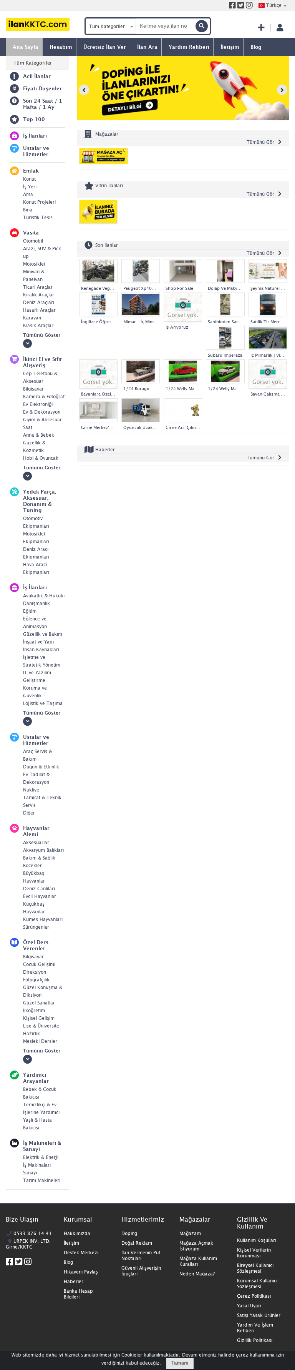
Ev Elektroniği (38, 404)
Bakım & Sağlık (39, 858)
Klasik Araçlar (38, 325)
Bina (27, 210)
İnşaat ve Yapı (38, 642)
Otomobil (33, 241)
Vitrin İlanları (108, 185)
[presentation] (84, 90)
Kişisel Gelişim (39, 1018)
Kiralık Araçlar (38, 295)
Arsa (28, 194)
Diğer (29, 813)
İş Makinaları (37, 1165)
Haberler (104, 449)
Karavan (32, 318)
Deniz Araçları (38, 302)
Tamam (180, 1363)
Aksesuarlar (36, 842)
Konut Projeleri (39, 202)
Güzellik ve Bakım (42, 634)
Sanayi (30, 1172)
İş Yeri (29, 187)
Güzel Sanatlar (39, 1003)
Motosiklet (34, 264)
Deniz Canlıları (39, 888)
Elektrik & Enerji (40, 1157)
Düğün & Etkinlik (41, 767)
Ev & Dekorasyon (41, 412)
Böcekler (32, 865)
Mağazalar (106, 134)
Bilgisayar (33, 389)
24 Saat (43, 101)
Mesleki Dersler (40, 1041)
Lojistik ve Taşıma (43, 703)
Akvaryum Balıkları (43, 850)
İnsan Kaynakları (41, 649)
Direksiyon (34, 972)
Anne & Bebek (38, 435)
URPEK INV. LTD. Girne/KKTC (28, 1244)
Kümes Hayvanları (43, 919)
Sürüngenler (36, 927)
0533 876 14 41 (32, 1233)
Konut (29, 179)
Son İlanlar (106, 245)
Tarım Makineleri (41, 1180)
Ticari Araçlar (38, 287)
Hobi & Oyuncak (40, 458)
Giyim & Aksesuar (42, 419)
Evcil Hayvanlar (39, 896)
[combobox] (272, 5)
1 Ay (49, 107)
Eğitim (29, 611)
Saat (27, 427)
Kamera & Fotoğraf (44, 396)
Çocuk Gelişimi (39, 964)
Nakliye (31, 790)
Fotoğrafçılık (36, 980)
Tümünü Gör (260, 142)
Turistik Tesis (38, 217)
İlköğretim (34, 1010)
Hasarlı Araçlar (39, 310)
